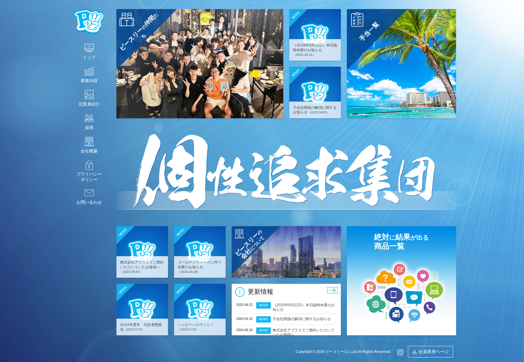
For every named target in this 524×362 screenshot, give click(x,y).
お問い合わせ (89, 202)
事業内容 (89, 80)
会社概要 (89, 151)
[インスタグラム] (400, 351)
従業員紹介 (89, 104)
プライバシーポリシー (89, 177)
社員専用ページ (433, 351)
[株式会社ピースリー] (89, 21)
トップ (89, 57)
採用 (89, 127)
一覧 (332, 290)
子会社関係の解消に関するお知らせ (302, 319)
